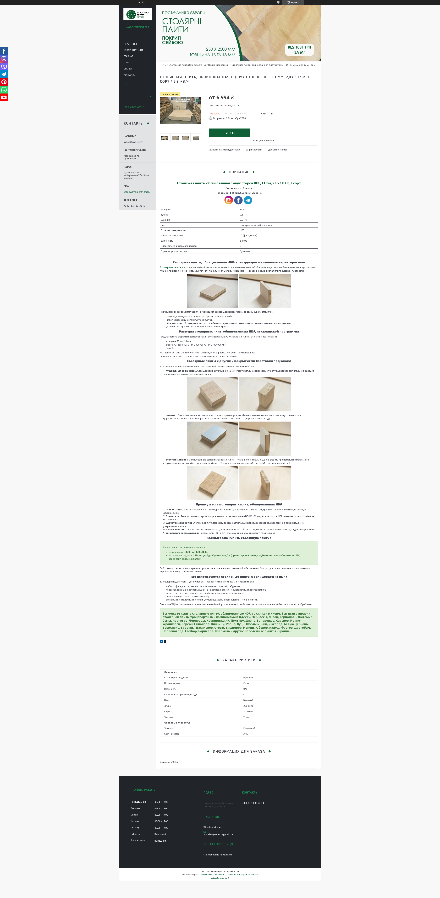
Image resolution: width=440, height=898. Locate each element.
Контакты (129, 74)
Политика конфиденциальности (242, 874)
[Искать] (149, 95)
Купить (229, 133)
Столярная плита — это (174, 267)
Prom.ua (235, 871)
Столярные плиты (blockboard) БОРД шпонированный (199, 64)
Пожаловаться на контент (213, 874)
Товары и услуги (133, 50)
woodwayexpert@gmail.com (137, 191)
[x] (165, 641)
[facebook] (161, 641)
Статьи (128, 68)
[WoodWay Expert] (137, 14)
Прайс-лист (130, 44)
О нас (127, 62)
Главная (128, 56)
